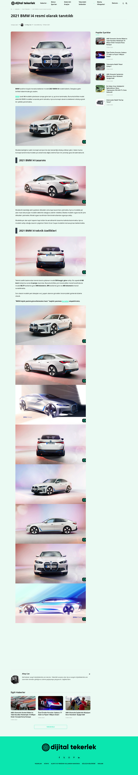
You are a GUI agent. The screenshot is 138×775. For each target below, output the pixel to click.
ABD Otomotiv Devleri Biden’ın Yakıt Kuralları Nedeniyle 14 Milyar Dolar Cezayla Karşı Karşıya (23, 715)
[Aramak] (126, 3)
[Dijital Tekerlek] (23, 3)
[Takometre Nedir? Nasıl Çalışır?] (100, 66)
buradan (65, 301)
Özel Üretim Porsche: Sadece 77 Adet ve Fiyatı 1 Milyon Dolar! (50, 714)
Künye (46, 763)
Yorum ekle (51, 727)
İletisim (115, 3)
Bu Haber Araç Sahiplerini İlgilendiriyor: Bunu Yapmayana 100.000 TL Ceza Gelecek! (116, 89)
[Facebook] (4, 93)
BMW (17, 96)
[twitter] (4, 98)
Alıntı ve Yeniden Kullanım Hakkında (65, 763)
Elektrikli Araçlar (67, 3)
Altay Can (29, 25)
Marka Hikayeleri (101, 3)
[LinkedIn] (4, 102)
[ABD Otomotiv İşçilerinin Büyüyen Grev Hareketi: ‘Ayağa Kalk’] (78, 703)
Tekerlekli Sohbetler (82, 3)
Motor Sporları (54, 3)
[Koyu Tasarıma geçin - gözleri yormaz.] (123, 3)
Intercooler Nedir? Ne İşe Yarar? (114, 101)
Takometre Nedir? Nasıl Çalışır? (114, 65)
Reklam (100, 763)
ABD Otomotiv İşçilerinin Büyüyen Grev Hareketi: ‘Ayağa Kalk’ (78, 714)
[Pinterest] (4, 107)
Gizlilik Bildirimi (88, 763)
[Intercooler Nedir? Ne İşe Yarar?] (100, 102)
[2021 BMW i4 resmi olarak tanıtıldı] (50, 58)
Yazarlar (38, 763)
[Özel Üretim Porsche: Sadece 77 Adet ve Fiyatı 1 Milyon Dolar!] (50, 703)
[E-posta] (4, 112)
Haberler (43, 3)
